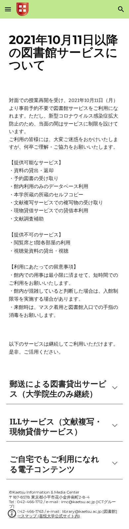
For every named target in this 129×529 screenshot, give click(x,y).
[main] (64, 52)
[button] (8, 9)
